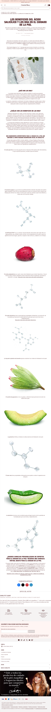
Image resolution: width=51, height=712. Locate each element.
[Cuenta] (45, 5)
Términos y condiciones (23, 706)
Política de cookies (5, 661)
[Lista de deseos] (4, 5)
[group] (9, 613)
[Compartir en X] (22, 584)
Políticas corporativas (33, 706)
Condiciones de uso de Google (41, 708)
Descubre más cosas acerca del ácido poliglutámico (30, 277)
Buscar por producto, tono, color (12, 8)
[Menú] (1, 5)
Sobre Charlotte (4, 654)
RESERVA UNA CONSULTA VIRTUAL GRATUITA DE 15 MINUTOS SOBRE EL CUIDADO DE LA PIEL (25, 574)
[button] (2, 8)
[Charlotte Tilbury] (25, 5)
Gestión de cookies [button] (41, 706)
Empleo (2, 656)
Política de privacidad (5, 659)
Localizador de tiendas (6, 652)
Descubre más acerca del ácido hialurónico (25, 320)
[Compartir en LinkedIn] (31, 584)
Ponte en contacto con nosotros (7, 704)
